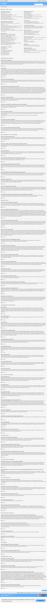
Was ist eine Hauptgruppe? (27, 17)
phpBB (5, 594)
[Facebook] (45, 595)
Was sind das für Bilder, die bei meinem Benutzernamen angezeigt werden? (11, 27)
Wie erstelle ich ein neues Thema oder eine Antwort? (8, 34)
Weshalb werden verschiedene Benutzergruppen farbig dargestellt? (33, 16)
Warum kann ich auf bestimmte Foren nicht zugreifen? (8, 39)
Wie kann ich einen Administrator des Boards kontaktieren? (32, 52)
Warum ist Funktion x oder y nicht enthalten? (30, 49)
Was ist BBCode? (3, 47)
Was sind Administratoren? (27, 12)
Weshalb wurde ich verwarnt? (5, 41)
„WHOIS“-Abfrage (26, 573)
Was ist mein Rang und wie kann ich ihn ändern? (7, 29)
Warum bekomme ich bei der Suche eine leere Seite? (31, 32)
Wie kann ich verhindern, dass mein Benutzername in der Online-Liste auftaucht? (10, 23)
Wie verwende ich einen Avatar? (5, 28)
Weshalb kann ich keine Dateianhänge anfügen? (7, 40)
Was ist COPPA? (3, 13)
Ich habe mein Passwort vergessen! (6, 17)
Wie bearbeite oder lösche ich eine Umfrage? (7, 38)
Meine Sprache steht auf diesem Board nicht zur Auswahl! (9, 26)
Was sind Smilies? (3, 49)
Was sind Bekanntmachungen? (5, 52)
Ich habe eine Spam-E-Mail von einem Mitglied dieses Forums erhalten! (34, 23)
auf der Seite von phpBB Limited (6, 561)
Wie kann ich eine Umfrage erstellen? (6, 36)
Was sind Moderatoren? (27, 13)
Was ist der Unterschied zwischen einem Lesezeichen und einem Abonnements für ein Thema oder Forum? (35, 38)
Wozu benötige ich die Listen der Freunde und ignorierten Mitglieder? (33, 26)
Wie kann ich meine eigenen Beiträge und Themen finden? (32, 34)
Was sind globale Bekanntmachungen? (6, 51)
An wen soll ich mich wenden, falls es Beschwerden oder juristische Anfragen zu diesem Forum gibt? (35, 51)
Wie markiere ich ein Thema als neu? (6, 44)
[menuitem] (7, 1)
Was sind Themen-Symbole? (5, 54)
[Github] (43, 595)
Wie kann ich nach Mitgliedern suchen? (29, 33)
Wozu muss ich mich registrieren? (5, 12)
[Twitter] (38, 595)
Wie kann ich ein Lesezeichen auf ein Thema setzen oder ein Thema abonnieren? (33, 40)
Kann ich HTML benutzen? (4, 48)
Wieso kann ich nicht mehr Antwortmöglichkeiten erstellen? (9, 37)
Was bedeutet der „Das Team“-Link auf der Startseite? (31, 18)
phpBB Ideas (3, 567)
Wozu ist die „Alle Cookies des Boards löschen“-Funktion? (9, 19)
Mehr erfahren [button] (9, 601)
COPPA (9, 88)
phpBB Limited (33, 166)
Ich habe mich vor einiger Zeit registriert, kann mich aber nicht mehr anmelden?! (12, 16)
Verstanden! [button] (40, 600)
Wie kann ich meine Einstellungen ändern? (7, 22)
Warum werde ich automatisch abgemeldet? (7, 18)
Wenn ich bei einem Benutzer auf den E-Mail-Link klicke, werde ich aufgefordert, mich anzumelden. (12, 31)
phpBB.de (40, 166)
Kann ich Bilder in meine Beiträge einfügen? (7, 50)
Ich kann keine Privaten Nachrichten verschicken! (31, 21)
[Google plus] (41, 595)
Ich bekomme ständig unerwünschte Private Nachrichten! (32, 22)
